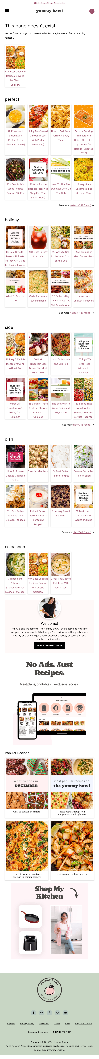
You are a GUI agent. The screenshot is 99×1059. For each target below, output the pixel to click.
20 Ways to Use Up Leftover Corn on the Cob (60, 256)
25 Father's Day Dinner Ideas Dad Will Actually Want (61, 300)
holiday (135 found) (80, 312)
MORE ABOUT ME (48, 645)
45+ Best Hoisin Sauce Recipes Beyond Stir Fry (15, 188)
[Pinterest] (49, 1012)
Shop (67, 1023)
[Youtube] (41, 1012)
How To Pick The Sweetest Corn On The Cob (61, 188)
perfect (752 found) (80, 205)
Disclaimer (44, 1023)
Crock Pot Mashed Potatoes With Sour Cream (61, 583)
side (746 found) (82, 424)
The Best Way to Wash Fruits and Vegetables (61, 408)
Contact (11, 1023)
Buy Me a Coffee (83, 1023)
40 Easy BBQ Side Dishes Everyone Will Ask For (15, 363)
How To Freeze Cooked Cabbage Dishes (15, 475)
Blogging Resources (38, 1032)
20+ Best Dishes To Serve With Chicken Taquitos (15, 515)
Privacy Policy (27, 1023)
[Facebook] (33, 1012)
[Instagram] (57, 1012)
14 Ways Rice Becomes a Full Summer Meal (84, 188)
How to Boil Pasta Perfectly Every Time (61, 135)
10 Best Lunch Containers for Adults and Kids (83, 515)
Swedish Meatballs (38, 471)
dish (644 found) (82, 532)
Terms (57, 1023)
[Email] (65, 1012)
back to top (63, 1032)
